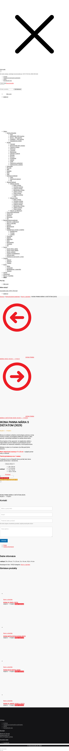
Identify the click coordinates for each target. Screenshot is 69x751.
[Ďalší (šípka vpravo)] (2, 750)
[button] (12, 467)
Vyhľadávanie (17, 89)
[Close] (0, 481)
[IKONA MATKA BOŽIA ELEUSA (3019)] (16, 627)
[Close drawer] (0, 71)
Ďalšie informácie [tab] (8, 547)
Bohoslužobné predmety (13, 296)
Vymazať (8, 474)
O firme (5, 76)
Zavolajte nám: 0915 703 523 (9, 291)
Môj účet (5, 284)
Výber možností (19, 604)
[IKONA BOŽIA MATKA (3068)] (16, 661)
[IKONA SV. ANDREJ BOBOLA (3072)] (16, 695)
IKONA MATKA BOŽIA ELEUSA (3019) (14, 636)
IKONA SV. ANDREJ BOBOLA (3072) (14, 703)
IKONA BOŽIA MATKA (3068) (12, 670)
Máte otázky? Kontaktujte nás (9, 480)
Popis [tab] (5, 545)
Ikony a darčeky (25, 296)
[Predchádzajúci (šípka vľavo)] (0, 750)
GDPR (4, 79)
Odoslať (3, 540)
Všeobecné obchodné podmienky (11, 78)
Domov (2, 296)
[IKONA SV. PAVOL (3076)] (16, 593)
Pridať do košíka (4, 478)
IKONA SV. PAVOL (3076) (10, 602)
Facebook (6, 743)
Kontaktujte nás (7, 80)
